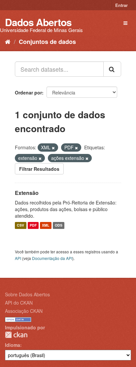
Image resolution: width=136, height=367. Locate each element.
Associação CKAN (24, 311)
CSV (20, 225)
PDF (33, 225)
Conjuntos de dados (47, 41)
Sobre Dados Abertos (27, 294)
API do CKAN (19, 302)
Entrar (121, 5)
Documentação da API (52, 258)
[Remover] (53, 147)
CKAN (16, 334)
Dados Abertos (38, 22)
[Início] (8, 41)
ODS (58, 225)
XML (45, 225)
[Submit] (112, 69)
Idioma (12, 345)
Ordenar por (28, 92)
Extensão (27, 193)
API (18, 258)
